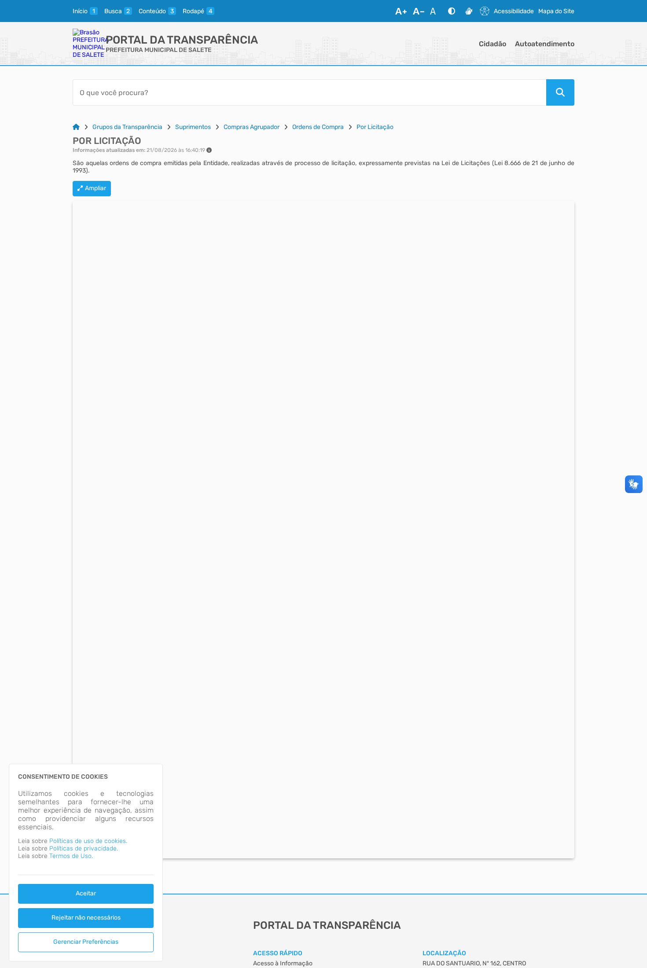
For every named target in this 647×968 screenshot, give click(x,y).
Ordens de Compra (318, 127)
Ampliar (95, 188)
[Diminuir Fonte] (418, 11)
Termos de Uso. (71, 856)
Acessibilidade (514, 11)
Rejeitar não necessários (86, 917)
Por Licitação (375, 127)
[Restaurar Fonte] (435, 11)
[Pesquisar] (560, 92)
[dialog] (86, 862)
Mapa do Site (556, 11)
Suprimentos (193, 127)
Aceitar (86, 893)
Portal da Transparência (182, 39)
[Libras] (468, 11)
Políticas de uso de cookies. (88, 841)
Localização (444, 953)
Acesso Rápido (277, 953)
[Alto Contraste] (451, 11)
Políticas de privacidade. (83, 848)
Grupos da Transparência (127, 127)
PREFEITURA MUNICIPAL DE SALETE (159, 50)
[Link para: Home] (76, 127)
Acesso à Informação (282, 963)
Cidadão (492, 44)
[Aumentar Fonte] (401, 11)
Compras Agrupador (251, 127)
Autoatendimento (544, 44)
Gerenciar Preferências (85, 942)
